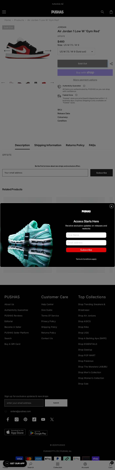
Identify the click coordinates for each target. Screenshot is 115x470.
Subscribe (86, 249)
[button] (15, 463)
